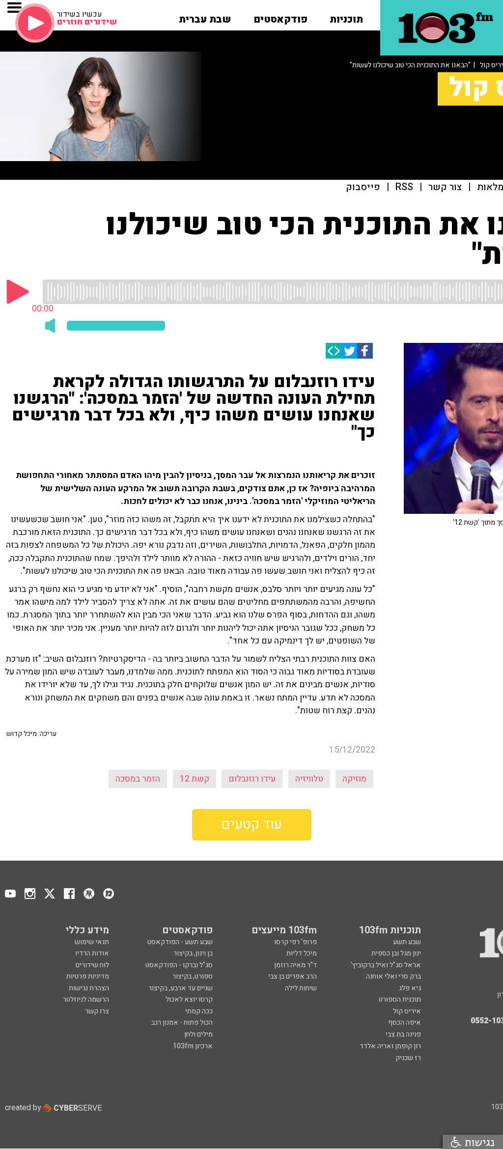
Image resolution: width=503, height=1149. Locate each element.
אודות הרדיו (92, 953)
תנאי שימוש (92, 942)
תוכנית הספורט (400, 999)
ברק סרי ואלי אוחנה (393, 976)
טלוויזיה (309, 779)
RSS (404, 187)
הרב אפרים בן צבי (292, 976)
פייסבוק (363, 187)
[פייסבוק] (365, 351)
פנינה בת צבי (403, 1034)
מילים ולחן (198, 1034)
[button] (346, 16)
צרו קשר (97, 1011)
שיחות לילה (301, 988)
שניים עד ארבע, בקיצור (180, 988)
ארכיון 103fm (193, 1046)
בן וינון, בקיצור (193, 953)
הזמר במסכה (137, 779)
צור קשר (445, 187)
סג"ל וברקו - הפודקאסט (179, 965)
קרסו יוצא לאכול (189, 999)
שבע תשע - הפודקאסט (180, 942)
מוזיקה (354, 779)
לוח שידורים (92, 965)
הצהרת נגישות (89, 988)
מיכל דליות (301, 953)
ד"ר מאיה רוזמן (295, 965)
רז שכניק (408, 1058)
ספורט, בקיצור (192, 976)
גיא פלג (410, 988)
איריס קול (407, 1011)
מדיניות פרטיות (87, 976)
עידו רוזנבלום (252, 779)
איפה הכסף (404, 1022)
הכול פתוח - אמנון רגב (182, 1022)
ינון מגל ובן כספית (396, 953)
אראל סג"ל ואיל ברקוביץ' (386, 965)
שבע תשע (407, 942)
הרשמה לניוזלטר (86, 999)
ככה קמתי (199, 1011)
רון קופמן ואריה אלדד (390, 1046)
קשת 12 (194, 779)
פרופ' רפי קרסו (295, 942)
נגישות (478, 1142)
